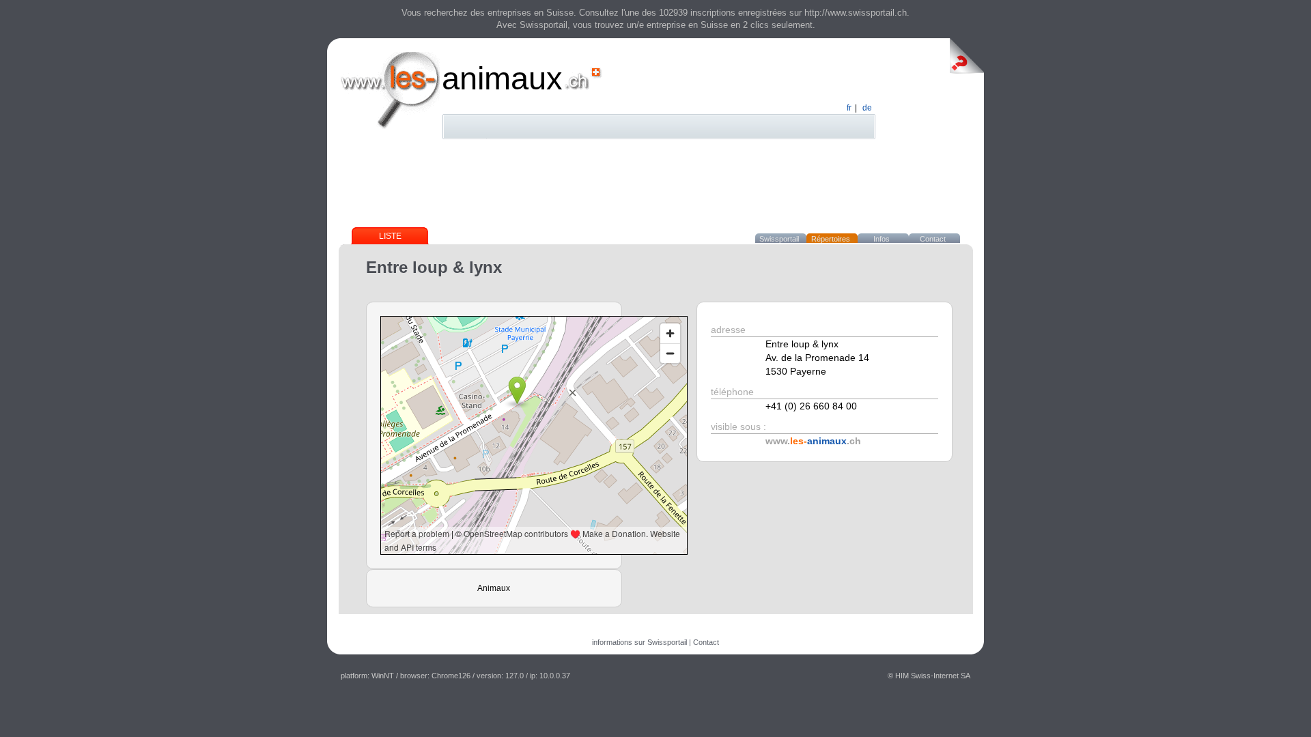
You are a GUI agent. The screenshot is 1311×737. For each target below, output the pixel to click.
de (867, 108)
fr (849, 108)
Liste (390, 236)
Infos (881, 239)
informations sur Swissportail (639, 642)
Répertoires (830, 239)
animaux (502, 78)
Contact (933, 239)
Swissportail (779, 239)
